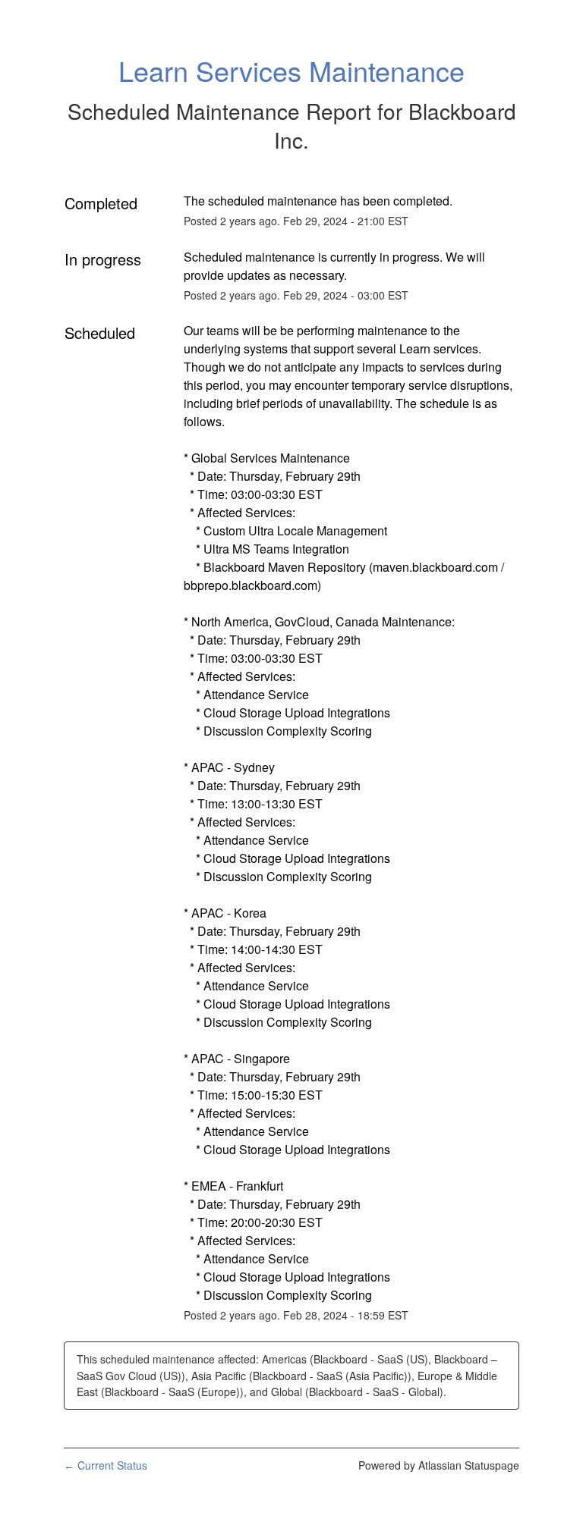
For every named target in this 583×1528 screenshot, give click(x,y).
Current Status (105, 1465)
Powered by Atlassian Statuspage (438, 1465)
